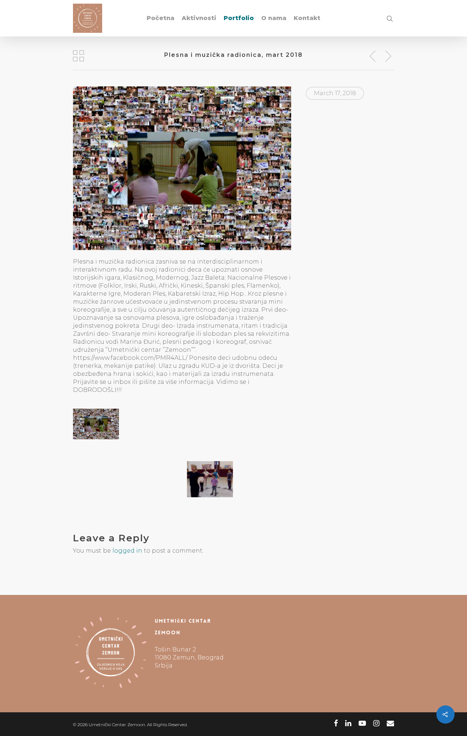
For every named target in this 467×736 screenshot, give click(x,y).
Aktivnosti (199, 18)
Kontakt (307, 18)
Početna (160, 18)
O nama (273, 18)
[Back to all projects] (78, 56)
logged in (127, 550)
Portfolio (239, 18)
